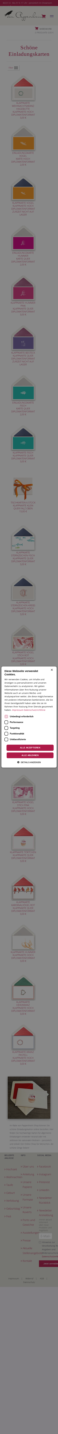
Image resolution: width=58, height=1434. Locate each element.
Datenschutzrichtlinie (34, 710)
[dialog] (29, 716)
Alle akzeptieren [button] (30, 748)
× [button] (52, 670)
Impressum (17, 710)
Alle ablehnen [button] (30, 755)
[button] (29, 762)
